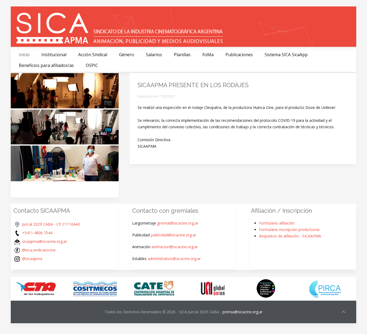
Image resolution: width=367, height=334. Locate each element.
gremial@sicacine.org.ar (177, 223)
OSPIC (92, 65)
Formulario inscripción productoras (289, 229)
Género (126, 55)
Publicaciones (239, 55)
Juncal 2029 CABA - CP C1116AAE (51, 224)
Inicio (24, 55)
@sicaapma (32, 258)
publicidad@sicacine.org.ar (173, 234)
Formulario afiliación (276, 223)
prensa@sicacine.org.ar (242, 311)
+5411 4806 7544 (37, 232)
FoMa (208, 55)
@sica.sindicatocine (39, 250)
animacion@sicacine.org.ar (175, 246)
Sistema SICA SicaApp (286, 55)
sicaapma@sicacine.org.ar (44, 241)
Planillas (182, 55)
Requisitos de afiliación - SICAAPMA (290, 236)
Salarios (154, 55)
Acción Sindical (92, 55)
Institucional (53, 55)
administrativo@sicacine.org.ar (174, 258)
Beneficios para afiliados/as (46, 65)
